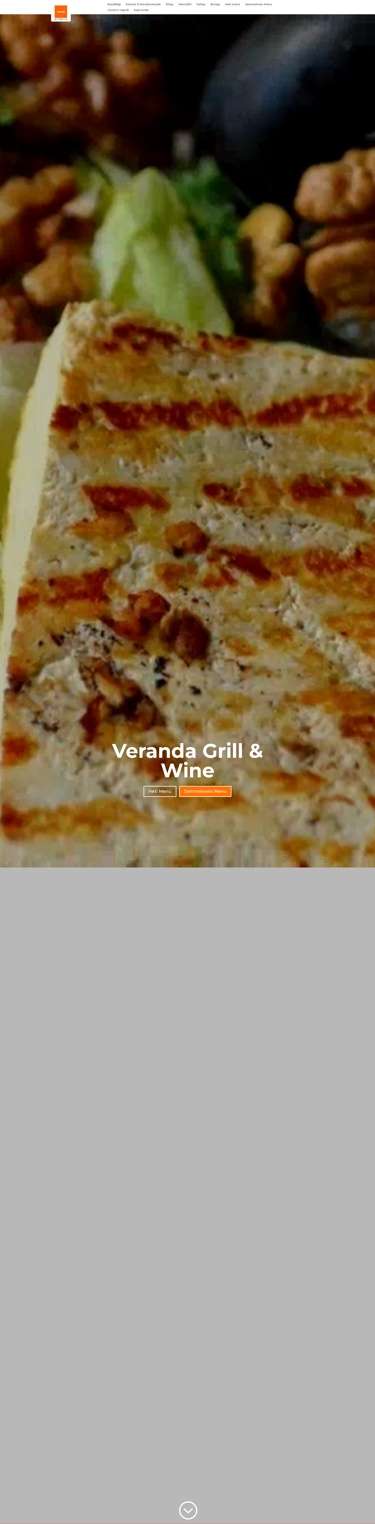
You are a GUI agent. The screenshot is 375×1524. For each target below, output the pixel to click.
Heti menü (232, 4)
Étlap (169, 4)
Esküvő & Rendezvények (143, 4)
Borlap (215, 4)
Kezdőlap (114, 4)
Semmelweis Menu (258, 4)
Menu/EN (185, 4)
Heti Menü (159, 791)
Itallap (200, 4)
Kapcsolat (141, 10)
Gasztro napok (118, 10)
